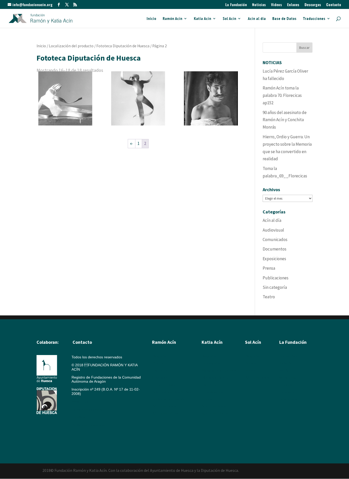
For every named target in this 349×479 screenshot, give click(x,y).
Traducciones (314, 19)
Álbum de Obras (165, 413)
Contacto (333, 5)
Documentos (274, 249)
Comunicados (275, 239)
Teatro (269, 297)
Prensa (269, 268)
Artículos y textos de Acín (172, 392)
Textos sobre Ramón (168, 399)
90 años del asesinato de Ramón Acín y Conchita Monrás (285, 120)
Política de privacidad (89, 425)
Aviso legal (80, 402)
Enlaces (293, 5)
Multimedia (288, 377)
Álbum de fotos (164, 406)
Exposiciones (274, 258)
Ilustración (160, 377)
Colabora (286, 392)
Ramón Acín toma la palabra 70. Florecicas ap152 (282, 95)
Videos (276, 5)
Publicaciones (275, 278)
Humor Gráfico (164, 385)
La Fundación (236, 5)
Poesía (250, 363)
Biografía (159, 356)
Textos (207, 399)
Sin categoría (275, 287)
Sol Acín (229, 19)
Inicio (151, 19)
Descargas (313, 5)
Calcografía (211, 363)
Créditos (78, 417)
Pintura (158, 363)
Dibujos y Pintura (215, 377)
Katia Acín (202, 19)
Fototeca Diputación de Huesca (122, 45)
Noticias (259, 5)
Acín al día (257, 19)
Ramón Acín (172, 19)
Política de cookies (88, 409)
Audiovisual (273, 230)
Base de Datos (284, 19)
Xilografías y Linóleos (219, 370)
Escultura (159, 370)
